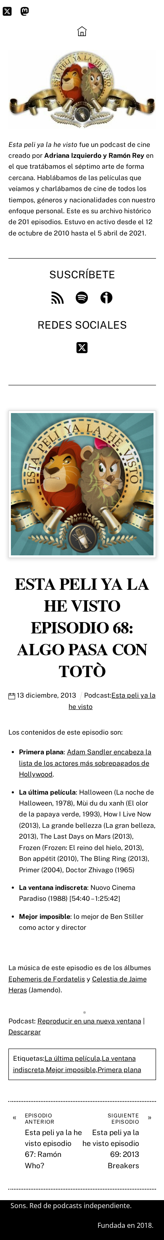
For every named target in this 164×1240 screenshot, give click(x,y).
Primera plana (119, 1070)
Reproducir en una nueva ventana (89, 1021)
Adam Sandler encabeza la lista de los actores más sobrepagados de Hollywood (85, 763)
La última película (72, 1058)
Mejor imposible (71, 1070)
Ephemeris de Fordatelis (46, 979)
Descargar (24, 1032)
